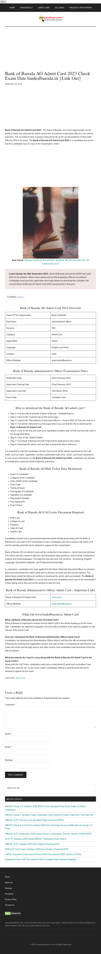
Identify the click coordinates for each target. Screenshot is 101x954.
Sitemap (8, 888)
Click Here (57, 597)
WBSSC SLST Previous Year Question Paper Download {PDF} (34, 820)
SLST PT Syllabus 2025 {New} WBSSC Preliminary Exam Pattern (36, 839)
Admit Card (20, 678)
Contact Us (9, 905)
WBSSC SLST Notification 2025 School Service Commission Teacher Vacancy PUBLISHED (48, 834)
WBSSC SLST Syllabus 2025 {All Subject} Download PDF (32, 844)
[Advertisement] (50, 51)
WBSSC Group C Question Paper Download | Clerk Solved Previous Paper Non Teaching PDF (49, 815)
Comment (10, 705)
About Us (9, 882)
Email (8, 747)
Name (8, 734)
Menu (3, 2)
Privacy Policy (10, 899)
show (20, 297)
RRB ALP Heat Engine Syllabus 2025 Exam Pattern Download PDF (36, 849)
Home (7, 877)
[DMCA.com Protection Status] (13, 914)
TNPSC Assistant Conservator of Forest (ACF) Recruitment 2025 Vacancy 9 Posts (43, 854)
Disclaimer (9, 894)
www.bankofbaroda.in (62, 604)
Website (9, 760)
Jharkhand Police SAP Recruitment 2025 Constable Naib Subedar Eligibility (40, 859)
